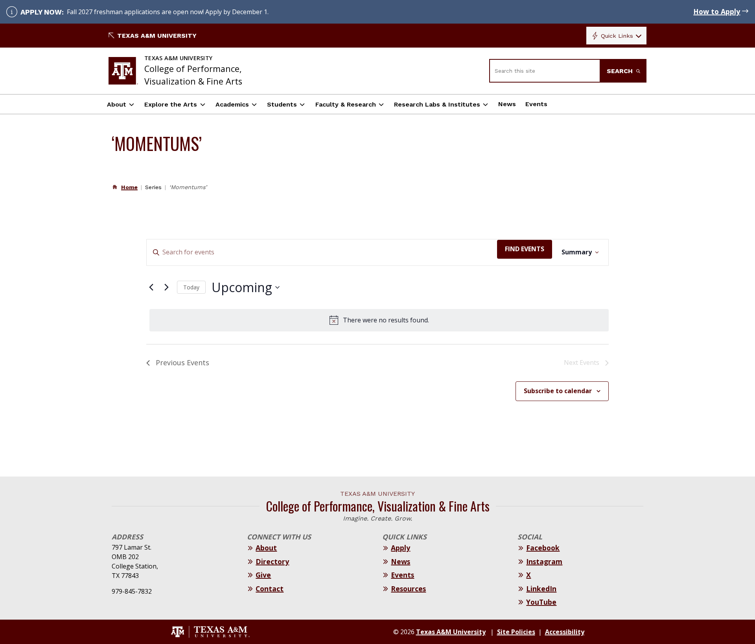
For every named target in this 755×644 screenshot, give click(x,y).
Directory (272, 561)
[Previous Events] (151, 287)
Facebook (543, 547)
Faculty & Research (345, 104)
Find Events (524, 249)
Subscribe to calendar (558, 390)
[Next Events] (166, 287)
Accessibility (564, 631)
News (507, 104)
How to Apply (716, 11)
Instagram (544, 561)
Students (282, 104)
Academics (232, 104)
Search (621, 71)
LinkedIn (541, 588)
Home (129, 187)
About (116, 104)
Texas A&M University (157, 35)
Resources (408, 588)
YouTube (541, 602)
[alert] (379, 320)
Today (191, 287)
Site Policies (516, 631)
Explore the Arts (170, 104)
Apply (400, 547)
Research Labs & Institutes (437, 104)
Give (263, 575)
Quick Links (617, 36)
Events (536, 104)
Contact (270, 588)
